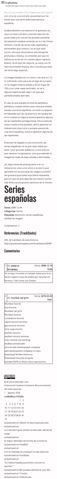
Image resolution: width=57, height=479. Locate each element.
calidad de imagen (13, 218)
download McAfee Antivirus (19, 354)
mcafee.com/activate (15, 343)
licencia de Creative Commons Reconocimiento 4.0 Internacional (27, 387)
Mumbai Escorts (13, 303)
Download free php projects (19, 358)
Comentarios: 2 (11, 225)
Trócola (23, 473)
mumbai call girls (19, 297)
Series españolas (20, 193)
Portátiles (24, 455)
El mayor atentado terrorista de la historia (25, 440)
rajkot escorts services (16, 321)
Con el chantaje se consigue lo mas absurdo (26, 451)
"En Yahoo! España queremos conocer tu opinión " (24, 464)
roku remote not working (17, 339)
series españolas (34, 214)
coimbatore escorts (14, 318)
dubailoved (10, 422)
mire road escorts (13, 329)
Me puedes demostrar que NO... (35, 469)
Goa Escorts (10, 307)
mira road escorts (37, 361)
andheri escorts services (17, 336)
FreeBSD (23, 444)
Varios (19, 211)
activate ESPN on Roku (16, 361)
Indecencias (25, 477)
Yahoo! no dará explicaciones (34, 422)
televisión (20, 214)
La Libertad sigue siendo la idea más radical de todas (28, 432)
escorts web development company (22, 347)
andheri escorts (12, 332)
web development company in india (22, 350)
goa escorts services (15, 325)
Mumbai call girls (13, 311)
